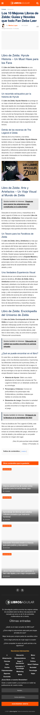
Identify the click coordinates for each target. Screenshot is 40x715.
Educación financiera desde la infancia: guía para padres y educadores (18, 543)
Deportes (7, 673)
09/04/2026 (7, 547)
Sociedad (33, 667)
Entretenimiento (20, 658)
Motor (33, 655)
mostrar (23, 451)
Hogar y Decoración (20, 662)
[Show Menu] (2, 3)
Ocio (33, 658)
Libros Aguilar (13, 711)
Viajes (33, 673)
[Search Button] (37, 3)
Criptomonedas (7, 670)
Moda (20, 674)
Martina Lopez (13, 25)
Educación (11, 9)
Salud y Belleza (33, 664)
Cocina (7, 667)
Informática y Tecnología (20, 667)
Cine (7, 664)
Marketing (20, 671)
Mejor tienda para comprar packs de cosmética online (20, 636)
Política (33, 661)
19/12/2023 (24, 25)
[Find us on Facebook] (17, 590)
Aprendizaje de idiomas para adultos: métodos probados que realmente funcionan (17, 514)
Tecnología (33, 670)
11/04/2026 (7, 491)
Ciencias (7, 661)
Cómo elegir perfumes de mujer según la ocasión (20, 640)
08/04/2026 (7, 576)
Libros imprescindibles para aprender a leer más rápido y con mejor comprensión (19, 572)
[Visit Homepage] (20, 3)
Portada (4, 9)
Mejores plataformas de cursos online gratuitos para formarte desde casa (17, 487)
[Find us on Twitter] (22, 590)
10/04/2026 (7, 519)
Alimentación (7, 658)
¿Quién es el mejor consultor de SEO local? (20, 627)
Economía (6, 676)
